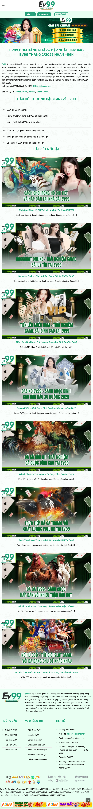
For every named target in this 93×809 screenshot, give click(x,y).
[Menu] (3, 5)
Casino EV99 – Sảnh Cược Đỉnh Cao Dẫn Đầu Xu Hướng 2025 (46, 408)
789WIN (31, 92)
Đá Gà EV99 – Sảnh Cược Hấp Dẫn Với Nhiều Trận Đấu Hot (46, 606)
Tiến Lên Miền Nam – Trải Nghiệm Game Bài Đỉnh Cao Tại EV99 (46, 342)
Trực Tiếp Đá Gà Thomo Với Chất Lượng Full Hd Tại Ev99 (46, 540)
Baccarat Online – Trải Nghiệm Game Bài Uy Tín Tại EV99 (46, 276)
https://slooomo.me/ (76, 734)
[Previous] (5, 30)
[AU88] (23, 804)
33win (18, 92)
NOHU (47, 92)
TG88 (24, 92)
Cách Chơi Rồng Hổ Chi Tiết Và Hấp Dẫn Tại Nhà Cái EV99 (46, 210)
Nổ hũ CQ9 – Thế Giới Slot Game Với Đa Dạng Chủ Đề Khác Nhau (46, 672)
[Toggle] (4, 110)
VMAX (40, 92)
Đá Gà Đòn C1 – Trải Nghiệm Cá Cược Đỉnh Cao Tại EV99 (46, 474)
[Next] (88, 30)
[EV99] (46, 5)
